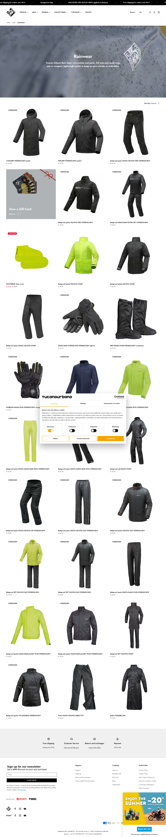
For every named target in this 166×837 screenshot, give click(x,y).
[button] (141, 12)
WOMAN (45, 12)
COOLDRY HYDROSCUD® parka (18, 161)
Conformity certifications (146, 785)
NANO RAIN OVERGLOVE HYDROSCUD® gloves (76, 346)
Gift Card (115, 777)
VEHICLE (23, 12)
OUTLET (88, 12)
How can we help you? (71, 747)
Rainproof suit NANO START (120, 469)
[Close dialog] (163, 795)
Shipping (78, 774)
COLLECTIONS (60, 12)
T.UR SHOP (75, 12)
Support (77, 770)
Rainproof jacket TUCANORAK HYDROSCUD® (23, 715)
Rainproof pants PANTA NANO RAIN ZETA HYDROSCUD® (28, 469)
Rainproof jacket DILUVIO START (70, 284)
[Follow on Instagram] (20, 808)
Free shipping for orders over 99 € (95, 2)
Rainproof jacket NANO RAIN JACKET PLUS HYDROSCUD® (28, 654)
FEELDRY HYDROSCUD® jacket (70, 161)
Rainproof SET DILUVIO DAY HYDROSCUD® (22, 592)
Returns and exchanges (83, 777)
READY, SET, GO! (144, 829)
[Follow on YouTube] (25, 808)
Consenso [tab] (54, 404)
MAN (34, 12)
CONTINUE (32, 780)
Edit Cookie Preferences (147, 777)
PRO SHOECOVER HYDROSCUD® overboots (127, 346)
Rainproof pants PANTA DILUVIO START (21, 346)
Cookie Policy (143, 774)
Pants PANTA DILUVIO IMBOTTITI (71, 715)
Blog (113, 781)
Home (8, 23)
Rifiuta (55, 438)
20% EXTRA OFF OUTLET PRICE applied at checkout (47, 2)
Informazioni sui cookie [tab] (112, 403)
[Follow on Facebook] (15, 808)
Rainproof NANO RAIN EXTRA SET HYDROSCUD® (129, 222)
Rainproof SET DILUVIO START (121, 654)
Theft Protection (144, 788)
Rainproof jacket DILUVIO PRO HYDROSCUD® (75, 222)
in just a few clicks (94, 747)
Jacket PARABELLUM (117, 715)
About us (115, 770)
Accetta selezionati (83, 438)
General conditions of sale (147, 781)
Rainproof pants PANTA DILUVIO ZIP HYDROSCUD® (25, 531)
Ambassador (116, 785)
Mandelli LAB (116, 774)
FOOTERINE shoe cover (15, 284)
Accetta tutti (111, 438)
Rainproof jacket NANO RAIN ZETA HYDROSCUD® (129, 407)
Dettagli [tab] (83, 403)
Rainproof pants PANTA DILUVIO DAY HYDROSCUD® (78, 531)
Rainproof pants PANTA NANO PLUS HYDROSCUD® (129, 592)
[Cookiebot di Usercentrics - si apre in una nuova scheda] (115, 397)
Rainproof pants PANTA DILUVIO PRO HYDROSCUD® (130, 161)
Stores (132, 12)
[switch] (72, 430)
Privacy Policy (23, 790)
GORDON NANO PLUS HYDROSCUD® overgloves (25, 407)
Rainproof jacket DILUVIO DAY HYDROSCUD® (127, 531)
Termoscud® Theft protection (84, 781)
